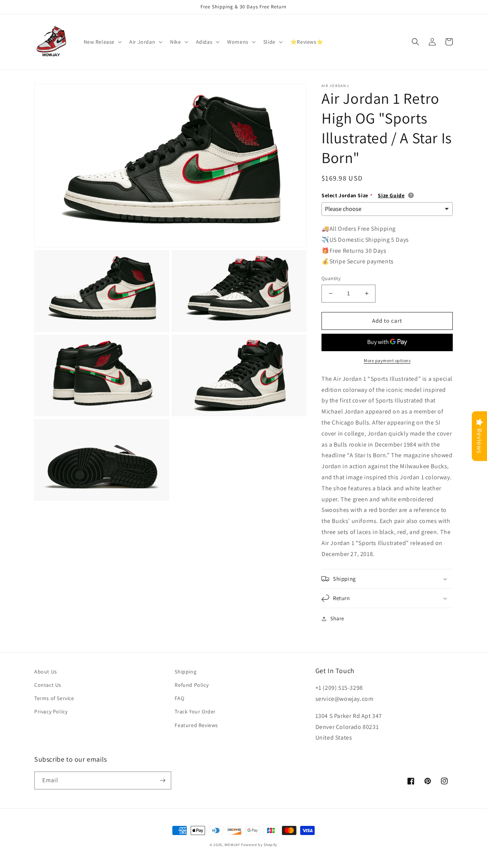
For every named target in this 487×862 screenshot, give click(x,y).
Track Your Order (195, 711)
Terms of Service (54, 698)
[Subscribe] (162, 780)
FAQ (179, 698)
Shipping (185, 671)
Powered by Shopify (259, 844)
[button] (102, 42)
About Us (45, 671)
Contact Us (47, 684)
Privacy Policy (50, 711)
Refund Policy (191, 684)
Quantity (331, 278)
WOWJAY (232, 844)
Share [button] (337, 618)
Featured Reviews (196, 725)
